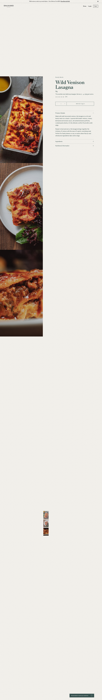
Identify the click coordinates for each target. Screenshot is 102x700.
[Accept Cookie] (91, 696)
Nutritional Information (74, 145)
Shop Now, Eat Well (65, 1)
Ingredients (74, 141)
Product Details (74, 113)
